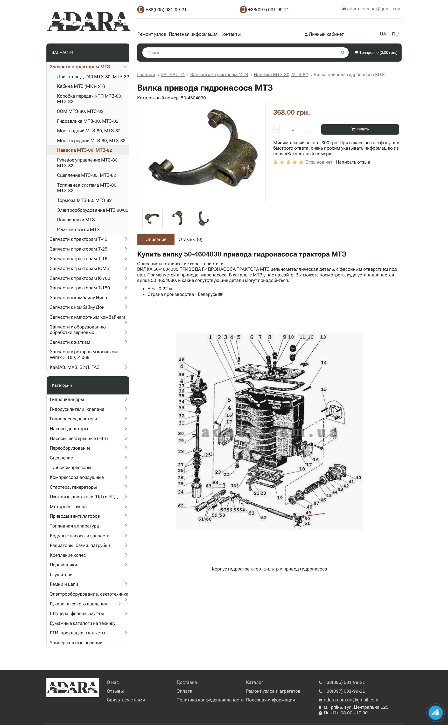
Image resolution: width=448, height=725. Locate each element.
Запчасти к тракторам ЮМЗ (79, 268)
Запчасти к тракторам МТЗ (80, 66)
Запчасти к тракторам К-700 (80, 278)
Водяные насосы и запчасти (80, 535)
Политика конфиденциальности (210, 699)
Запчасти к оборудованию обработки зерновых (78, 329)
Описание (155, 239)
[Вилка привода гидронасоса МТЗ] (201, 152)
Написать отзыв (353, 162)
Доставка (187, 682)
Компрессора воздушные (77, 477)
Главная (146, 74)
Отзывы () (190, 239)
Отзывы (115, 691)
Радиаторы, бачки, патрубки (80, 545)
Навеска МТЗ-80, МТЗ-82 (84, 150)
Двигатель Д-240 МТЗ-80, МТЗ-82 (93, 76)
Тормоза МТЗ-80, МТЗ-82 (84, 200)
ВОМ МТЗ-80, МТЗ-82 (80, 111)
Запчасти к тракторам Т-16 (78, 258)
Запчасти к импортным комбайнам (87, 317)
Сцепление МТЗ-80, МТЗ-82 (86, 175)
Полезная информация (193, 34)
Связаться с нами (126, 699)
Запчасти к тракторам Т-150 (80, 287)
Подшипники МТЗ (76, 219)
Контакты (230, 34)
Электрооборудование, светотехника (89, 594)
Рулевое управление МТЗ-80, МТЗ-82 (88, 162)
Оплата (184, 691)
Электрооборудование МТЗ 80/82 (92, 210)
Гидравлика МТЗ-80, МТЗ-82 (87, 121)
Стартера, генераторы (73, 487)
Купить (362, 129)
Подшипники (63, 564)
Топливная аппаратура (74, 526)
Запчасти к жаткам (70, 342)
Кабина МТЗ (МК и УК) (81, 86)
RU (395, 33)
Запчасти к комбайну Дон (77, 307)
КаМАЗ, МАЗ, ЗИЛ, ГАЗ (75, 367)
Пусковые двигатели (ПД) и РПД (84, 496)
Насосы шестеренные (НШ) (79, 438)
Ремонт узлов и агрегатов (273, 691)
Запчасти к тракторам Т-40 (78, 239)
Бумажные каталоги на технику (82, 623)
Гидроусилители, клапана (77, 409)
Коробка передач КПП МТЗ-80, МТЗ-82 (89, 98)
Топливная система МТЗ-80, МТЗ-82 (87, 187)
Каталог (254, 682)
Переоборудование (70, 448)
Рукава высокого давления (78, 603)
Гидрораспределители (73, 418)
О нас (113, 682)
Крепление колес (68, 555)
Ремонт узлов (151, 34)
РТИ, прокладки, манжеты (77, 632)
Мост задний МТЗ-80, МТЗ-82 (89, 130)
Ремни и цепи (64, 584)
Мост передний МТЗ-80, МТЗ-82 (91, 140)
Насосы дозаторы (69, 428)
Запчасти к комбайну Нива (78, 297)
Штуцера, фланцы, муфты (77, 613)
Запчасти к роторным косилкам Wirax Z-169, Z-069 (84, 354)
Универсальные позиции (76, 642)
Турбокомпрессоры (70, 467)
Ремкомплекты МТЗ (78, 229)
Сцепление (61, 457)
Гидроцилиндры (67, 399)
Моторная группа (68, 506)
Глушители (61, 574)
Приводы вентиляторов (75, 516)
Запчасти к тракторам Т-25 (78, 249)
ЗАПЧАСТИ (173, 74)
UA (383, 33)
